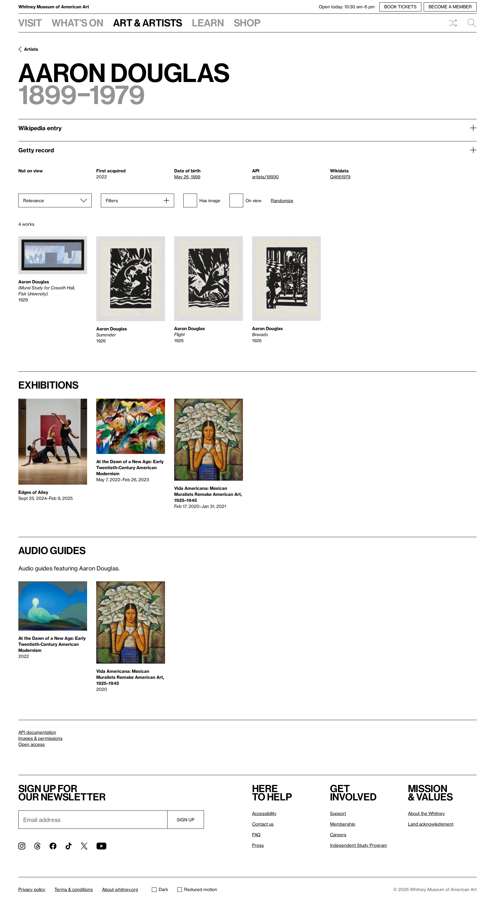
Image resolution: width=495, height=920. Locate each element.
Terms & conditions (73, 889)
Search (469, 23)
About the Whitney (426, 813)
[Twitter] (84, 846)
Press (258, 845)
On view (253, 200)
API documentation (37, 732)
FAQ (256, 834)
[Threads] (37, 846)
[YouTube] (101, 846)
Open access (31, 744)
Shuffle (452, 23)
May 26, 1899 (187, 176)
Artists (31, 49)
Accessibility (264, 813)
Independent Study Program (358, 845)
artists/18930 (265, 176)
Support (338, 813)
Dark (163, 889)
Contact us (263, 824)
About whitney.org (120, 889)
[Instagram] (22, 846)
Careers (338, 834)
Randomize (282, 200)
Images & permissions (40, 738)
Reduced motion (200, 889)
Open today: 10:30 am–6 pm (347, 6)
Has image (209, 200)
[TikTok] (68, 846)
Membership (342, 824)
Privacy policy (31, 889)
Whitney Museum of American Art (53, 6)
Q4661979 (340, 176)
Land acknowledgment (430, 824)
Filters (112, 200)
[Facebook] (53, 846)
